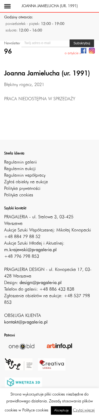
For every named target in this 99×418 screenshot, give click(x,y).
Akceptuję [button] (61, 410)
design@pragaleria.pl (41, 283)
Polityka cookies (18, 195)
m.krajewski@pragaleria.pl (30, 250)
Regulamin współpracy (24, 175)
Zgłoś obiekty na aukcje (26, 182)
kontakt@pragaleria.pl (26, 322)
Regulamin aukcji (20, 169)
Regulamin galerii (20, 162)
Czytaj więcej (84, 410)
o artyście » (73, 53)
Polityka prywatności (22, 189)
